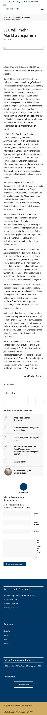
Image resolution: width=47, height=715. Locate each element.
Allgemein (7, 39)
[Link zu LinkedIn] (23, 708)
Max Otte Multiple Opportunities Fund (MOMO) (19, 595)
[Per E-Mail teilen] (39, 400)
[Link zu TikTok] (38, 708)
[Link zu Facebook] (34, 708)
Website (36, 531)
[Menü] (42, 9)
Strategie (6, 635)
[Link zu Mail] (41, 708)
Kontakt (6, 643)
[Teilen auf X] (15, 400)
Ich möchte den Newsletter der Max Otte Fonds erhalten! (37, 546)
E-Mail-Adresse (36, 524)
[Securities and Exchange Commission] (23, 54)
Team (5, 639)
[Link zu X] (19, 708)
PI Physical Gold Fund (11, 603)
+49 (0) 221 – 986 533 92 (30, 2)
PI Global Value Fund (10, 599)
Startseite (7, 631)
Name (36, 514)
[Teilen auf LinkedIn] (31, 400)
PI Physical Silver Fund (11, 608)
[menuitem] (42, 9)
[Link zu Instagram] (30, 708)
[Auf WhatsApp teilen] (23, 400)
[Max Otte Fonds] (19, 9)
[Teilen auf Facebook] (8, 400)
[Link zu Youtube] (26, 708)
